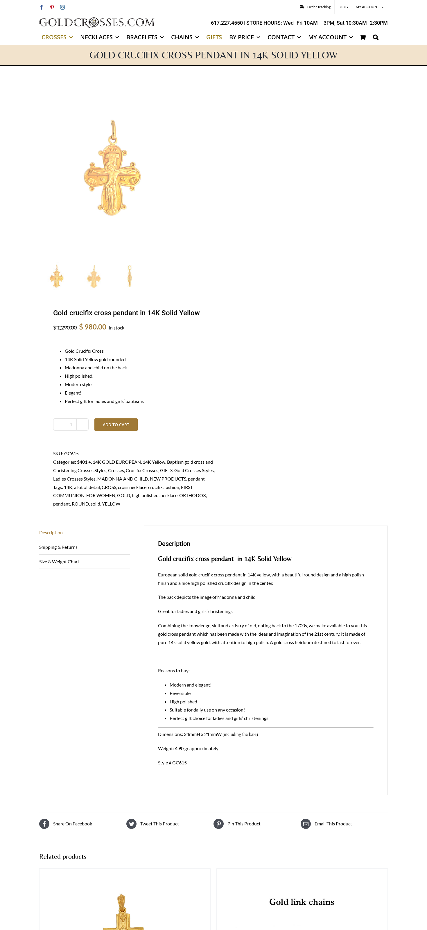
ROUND (80, 503)
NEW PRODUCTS (168, 478)
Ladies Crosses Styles (74, 478)
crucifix (155, 487)
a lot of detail (87, 487)
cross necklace (132, 487)
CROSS (109, 487)
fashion (171, 487)
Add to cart (116, 424)
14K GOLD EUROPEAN (117, 462)
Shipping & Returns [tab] (58, 547)
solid (95, 503)
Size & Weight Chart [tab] (59, 561)
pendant (196, 478)
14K (68, 487)
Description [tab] (51, 532)
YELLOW (111, 503)
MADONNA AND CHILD (122, 478)
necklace (168, 495)
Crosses (116, 470)
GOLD (123, 495)
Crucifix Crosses (142, 470)
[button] (375, 37)
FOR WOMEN (100, 495)
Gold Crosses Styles (194, 470)
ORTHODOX (192, 495)
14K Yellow (154, 462)
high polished (145, 495)
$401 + (84, 462)
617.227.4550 (227, 23)
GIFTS (166, 470)
